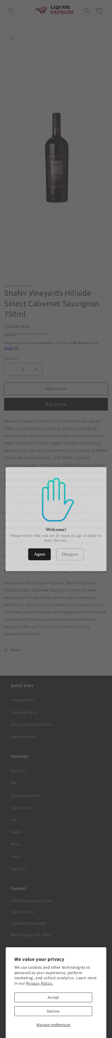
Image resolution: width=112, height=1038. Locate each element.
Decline (53, 1011)
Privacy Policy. (39, 983)
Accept (53, 997)
